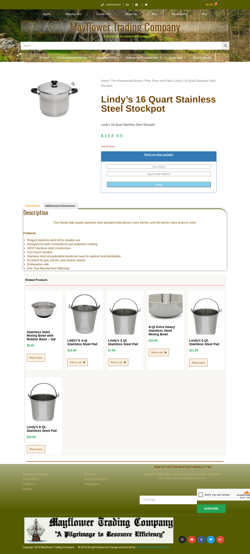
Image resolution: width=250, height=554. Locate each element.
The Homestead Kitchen (72, 57)
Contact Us (103, 14)
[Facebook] (201, 539)
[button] (73, 84)
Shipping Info (73, 14)
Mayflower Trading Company (125, 26)
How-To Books (202, 57)
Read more (35, 357)
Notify (159, 184)
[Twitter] (211, 539)
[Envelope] (192, 539)
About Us (131, 14)
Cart (204, 14)
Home (47, 14)
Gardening (175, 57)
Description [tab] (33, 205)
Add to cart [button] (76, 362)
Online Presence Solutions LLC (152, 547)
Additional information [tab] (60, 205)
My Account (179, 14)
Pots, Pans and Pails (158, 80)
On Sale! (44, 57)
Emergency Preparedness (142, 57)
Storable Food (106, 57)
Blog (154, 14)
